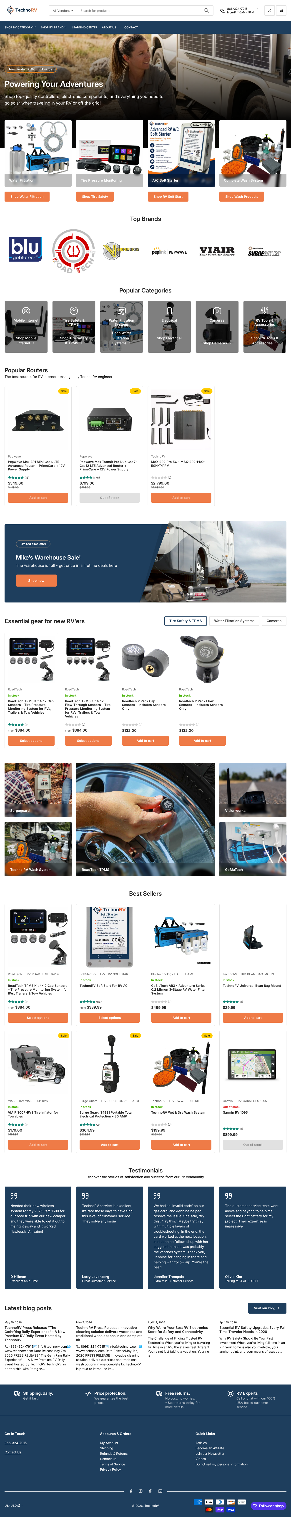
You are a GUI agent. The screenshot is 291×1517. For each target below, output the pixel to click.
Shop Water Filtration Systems (121, 338)
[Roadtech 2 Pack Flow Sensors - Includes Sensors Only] (202, 659)
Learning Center (84, 27)
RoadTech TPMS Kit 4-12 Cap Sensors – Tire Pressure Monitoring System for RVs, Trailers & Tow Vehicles (31, 706)
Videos (201, 1459)
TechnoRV (158, 456)
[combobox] (145, 10)
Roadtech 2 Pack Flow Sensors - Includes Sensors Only (201, 705)
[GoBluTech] (26, 251)
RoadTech (15, 689)
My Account (109, 1443)
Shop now (36, 580)
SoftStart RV (88, 974)
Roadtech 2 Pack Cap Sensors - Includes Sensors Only (144, 705)
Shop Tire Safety (95, 196)
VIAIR (11, 1101)
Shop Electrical (169, 338)
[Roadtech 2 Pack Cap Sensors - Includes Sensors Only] (145, 659)
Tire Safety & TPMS (185, 621)
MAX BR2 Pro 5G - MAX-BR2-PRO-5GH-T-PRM (178, 463)
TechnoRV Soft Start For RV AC (104, 985)
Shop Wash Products (241, 196)
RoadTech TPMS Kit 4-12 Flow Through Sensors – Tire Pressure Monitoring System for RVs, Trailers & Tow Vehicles (87, 708)
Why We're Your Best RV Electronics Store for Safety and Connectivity (178, 1329)
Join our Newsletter (210, 1453)
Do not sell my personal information (222, 1464)
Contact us (108, 1459)
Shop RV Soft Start (168, 196)
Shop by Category (19, 27)
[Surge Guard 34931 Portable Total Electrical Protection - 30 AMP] (110, 1064)
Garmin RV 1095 (235, 1112)
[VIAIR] (217, 251)
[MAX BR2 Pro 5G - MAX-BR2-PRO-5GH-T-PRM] (181, 420)
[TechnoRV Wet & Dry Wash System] (181, 1064)
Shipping (106, 1448)
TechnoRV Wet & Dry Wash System (178, 1112)
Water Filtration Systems (234, 621)
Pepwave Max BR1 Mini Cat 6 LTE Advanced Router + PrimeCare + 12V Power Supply (36, 465)
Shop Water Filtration (27, 196)
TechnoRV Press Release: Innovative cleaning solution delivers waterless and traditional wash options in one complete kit (109, 1333)
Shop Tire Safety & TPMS (74, 340)
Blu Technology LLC (165, 974)
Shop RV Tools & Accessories (264, 340)
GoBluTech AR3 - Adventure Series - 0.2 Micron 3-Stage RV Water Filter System (179, 989)
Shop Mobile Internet (26, 340)
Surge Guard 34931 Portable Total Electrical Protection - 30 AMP (106, 1114)
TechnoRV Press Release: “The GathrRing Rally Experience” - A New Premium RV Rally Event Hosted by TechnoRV (35, 1333)
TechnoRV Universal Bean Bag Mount (252, 985)
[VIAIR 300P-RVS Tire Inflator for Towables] (38, 1064)
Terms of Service (112, 1464)
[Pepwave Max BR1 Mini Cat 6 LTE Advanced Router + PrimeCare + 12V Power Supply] (38, 420)
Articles (201, 1443)
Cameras (274, 621)
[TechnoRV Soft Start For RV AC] (110, 937)
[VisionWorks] (121, 251)
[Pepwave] (169, 251)
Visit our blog (264, 1308)
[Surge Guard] (264, 251)
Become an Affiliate (210, 1448)
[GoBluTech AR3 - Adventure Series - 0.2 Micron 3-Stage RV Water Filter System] (181, 937)
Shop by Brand (52, 27)
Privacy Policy (110, 1469)
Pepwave (14, 456)
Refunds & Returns (114, 1453)
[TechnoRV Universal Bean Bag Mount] (253, 937)
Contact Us (13, 1452)
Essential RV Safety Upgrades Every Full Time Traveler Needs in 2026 (252, 1329)
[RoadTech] (73, 251)
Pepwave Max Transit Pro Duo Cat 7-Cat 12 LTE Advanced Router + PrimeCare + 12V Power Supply (108, 465)
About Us (109, 27)
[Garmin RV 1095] (253, 1064)
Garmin (228, 1101)
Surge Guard (89, 1101)
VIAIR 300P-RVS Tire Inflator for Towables (33, 1114)
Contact (131, 27)
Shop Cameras (215, 343)
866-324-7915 (16, 1443)
